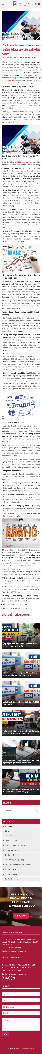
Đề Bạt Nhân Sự (11, 855)
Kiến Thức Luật (11, 869)
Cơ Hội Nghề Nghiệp (13, 850)
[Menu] (3, 3)
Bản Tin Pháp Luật (12, 836)
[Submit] (36, 811)
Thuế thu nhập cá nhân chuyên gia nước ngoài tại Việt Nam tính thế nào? (21, 761)
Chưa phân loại (11, 841)
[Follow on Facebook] (4, 978)
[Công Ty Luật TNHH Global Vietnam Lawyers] (21, 3)
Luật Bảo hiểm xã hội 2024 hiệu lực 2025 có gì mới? (21, 703)
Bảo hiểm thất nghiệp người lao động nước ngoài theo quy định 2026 (20, 674)
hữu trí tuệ (26, 93)
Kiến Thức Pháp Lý (12, 874)
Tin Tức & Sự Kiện (11, 879)
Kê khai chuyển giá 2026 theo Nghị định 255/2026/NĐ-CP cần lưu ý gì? (21, 790)
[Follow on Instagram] (8, 978)
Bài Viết (8, 831)
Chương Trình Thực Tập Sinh (16, 845)
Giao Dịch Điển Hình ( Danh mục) (18, 865)
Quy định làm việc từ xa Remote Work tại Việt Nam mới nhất (20, 645)
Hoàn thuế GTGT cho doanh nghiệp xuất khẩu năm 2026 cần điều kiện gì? (21, 732)
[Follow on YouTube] (13, 978)
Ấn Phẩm (8, 826)
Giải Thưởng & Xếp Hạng (14, 860)
